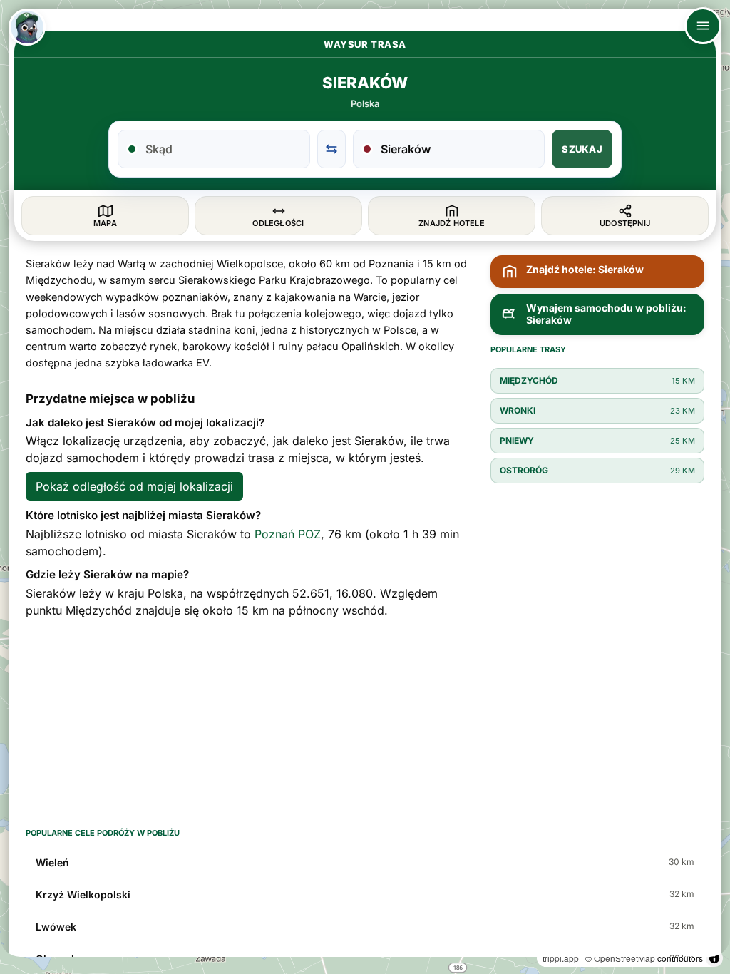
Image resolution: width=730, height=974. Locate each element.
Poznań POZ (288, 534)
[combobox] (222, 149)
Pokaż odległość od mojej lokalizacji (134, 486)
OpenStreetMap (624, 958)
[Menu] (702, 25)
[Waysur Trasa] (27, 27)
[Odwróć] (331, 149)
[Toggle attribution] (714, 958)
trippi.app (561, 958)
